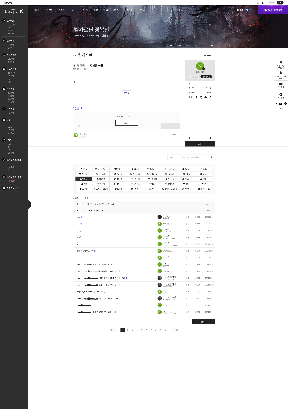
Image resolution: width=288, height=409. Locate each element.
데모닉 (10, 147)
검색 (211, 157)
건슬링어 (11, 113)
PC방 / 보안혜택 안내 (281, 67)
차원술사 (11, 181)
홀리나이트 (11, 33)
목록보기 (200, 138)
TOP (280, 109)
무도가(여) (11, 68)
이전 (115, 330)
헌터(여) (10, 108)
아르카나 (11, 130)
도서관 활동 (194, 76)
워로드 (10, 27)
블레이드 (11, 144)
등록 (170, 126)
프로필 (200, 66)
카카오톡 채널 (285, 104)
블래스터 (11, 96)
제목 (170, 157)
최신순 (77, 198)
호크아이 (11, 99)
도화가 (10, 164)
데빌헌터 (11, 93)
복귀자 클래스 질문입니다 (189, 138)
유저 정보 (83, 134)
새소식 (36, 9)
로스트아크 (14, 11)
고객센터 (116, 9)
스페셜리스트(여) (14, 159)
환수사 (10, 170)
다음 (172, 330)
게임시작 (273, 9)
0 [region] (210, 88)
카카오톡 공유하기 (205, 97)
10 (165, 330)
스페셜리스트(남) (14, 176)
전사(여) (10, 40)
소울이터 (11, 153)
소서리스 (11, 133)
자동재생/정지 (171, 45)
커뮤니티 (73, 9)
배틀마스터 (11, 73)
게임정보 (48, 9)
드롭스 (130, 9)
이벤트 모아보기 (212, 45)
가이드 (60, 9)
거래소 (96, 9)
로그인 (240, 10)
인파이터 (11, 76)
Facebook (276, 104)
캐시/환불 (281, 98)
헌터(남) (10, 88)
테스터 (140, 9)
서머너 (10, 127)
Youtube (281, 104)
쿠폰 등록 (281, 87)
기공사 (10, 79)
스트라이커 (11, 59)
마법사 (9, 119)
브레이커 (11, 62)
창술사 (10, 82)
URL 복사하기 (210, 97)
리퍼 (9, 150)
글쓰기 (200, 143)
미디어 (85, 9)
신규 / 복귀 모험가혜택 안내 (281, 77)
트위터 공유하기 (201, 97)
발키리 (10, 47)
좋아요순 (88, 198)
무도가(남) (11, 54)
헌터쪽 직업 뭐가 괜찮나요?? (211, 138)
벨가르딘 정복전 (144, 26)
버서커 (10, 30)
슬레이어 (11, 45)
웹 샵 (106, 9)
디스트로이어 (12, 25)
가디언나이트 (12, 188)
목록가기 (210, 55)
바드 (9, 124)
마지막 (177, 330)
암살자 (9, 139)
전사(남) (10, 20)
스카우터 (11, 102)
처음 (111, 330)
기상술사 (11, 167)
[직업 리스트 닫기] (29, 204)
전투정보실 (206, 76)
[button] (167, 45)
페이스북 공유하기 (196, 97)
